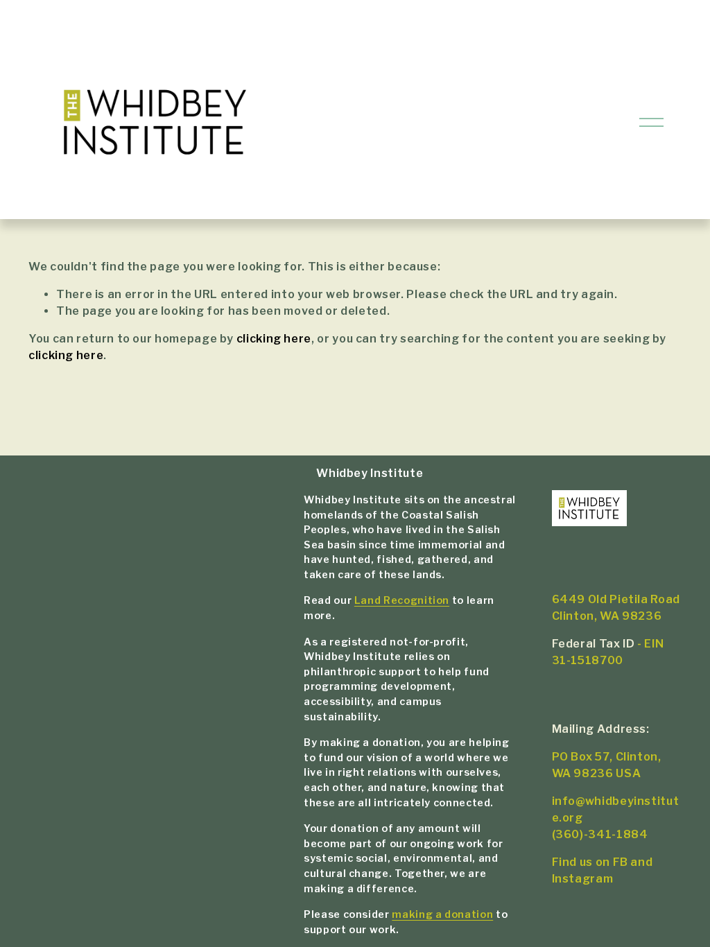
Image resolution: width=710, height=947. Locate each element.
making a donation (442, 914)
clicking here (273, 338)
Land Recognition (401, 600)
